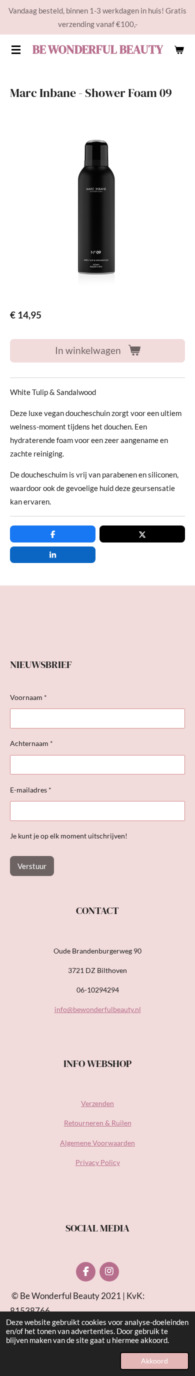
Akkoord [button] (154, 1361)
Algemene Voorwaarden (97, 1142)
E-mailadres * (31, 790)
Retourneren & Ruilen (98, 1122)
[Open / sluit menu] (16, 50)
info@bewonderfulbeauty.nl (97, 1009)
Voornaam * (28, 697)
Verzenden (97, 1103)
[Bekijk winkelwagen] (179, 50)
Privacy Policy (98, 1162)
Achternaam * (31, 743)
